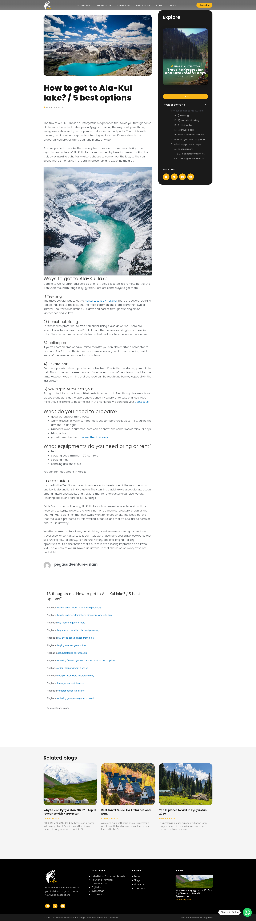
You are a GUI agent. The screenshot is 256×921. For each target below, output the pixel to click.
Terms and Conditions (107, 917)
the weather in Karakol (94, 437)
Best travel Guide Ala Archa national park (126, 811)
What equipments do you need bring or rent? (190, 144)
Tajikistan (97, 887)
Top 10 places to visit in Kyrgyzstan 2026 (183, 811)
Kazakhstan (98, 894)
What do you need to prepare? (190, 139)
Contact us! (141, 402)
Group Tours (104, 5)
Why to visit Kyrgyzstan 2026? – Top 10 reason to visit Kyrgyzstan (70, 811)
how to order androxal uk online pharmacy (79, 607)
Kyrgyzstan (98, 891)
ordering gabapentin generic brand (75, 698)
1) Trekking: (183, 115)
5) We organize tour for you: (192, 134)
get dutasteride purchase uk (72, 652)
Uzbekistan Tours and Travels (108, 876)
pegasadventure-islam (194, 153)
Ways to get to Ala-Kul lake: (188, 110)
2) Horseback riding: (188, 120)
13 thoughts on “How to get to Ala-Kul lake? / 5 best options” (193, 158)
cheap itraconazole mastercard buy (75, 675)
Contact (172, 5)
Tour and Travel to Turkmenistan (102, 881)
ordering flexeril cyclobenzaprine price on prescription (86, 660)
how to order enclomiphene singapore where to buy (84, 615)
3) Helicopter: (185, 125)
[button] (206, 105)
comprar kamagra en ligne (71, 690)
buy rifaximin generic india (71, 622)
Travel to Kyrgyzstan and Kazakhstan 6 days (185, 71)
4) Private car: (186, 129)
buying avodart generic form (72, 645)
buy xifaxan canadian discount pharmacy (78, 630)
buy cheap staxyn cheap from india (75, 637)
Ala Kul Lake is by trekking (101, 300)
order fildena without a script (72, 668)
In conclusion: (185, 148)
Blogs (159, 5)
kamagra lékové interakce (70, 683)
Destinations (123, 5)
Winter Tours (143, 5)
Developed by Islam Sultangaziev (196, 917)
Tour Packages (83, 5)
